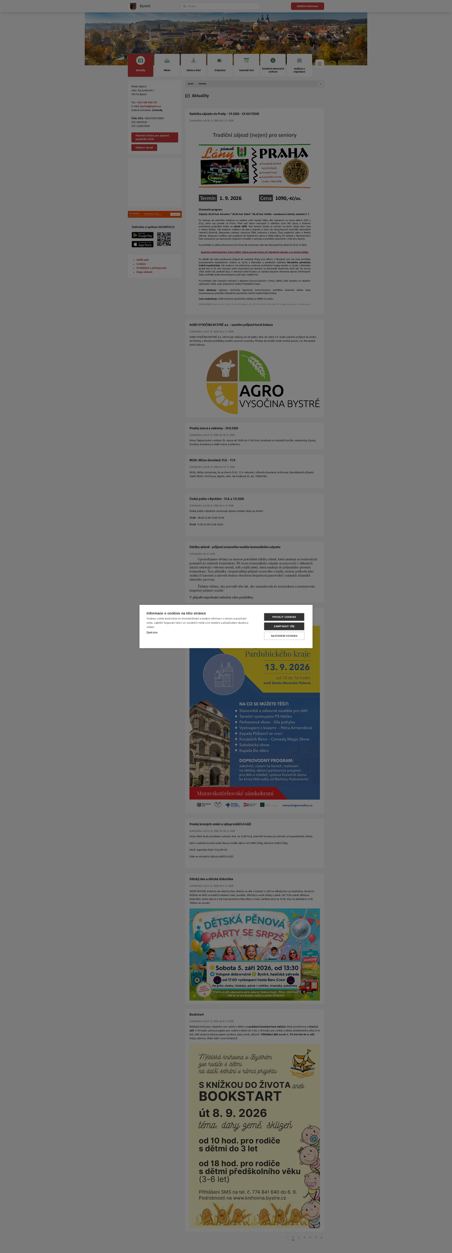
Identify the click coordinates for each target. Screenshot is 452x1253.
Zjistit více (152, 632)
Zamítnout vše (284, 626)
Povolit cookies (284, 617)
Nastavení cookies (284, 636)
